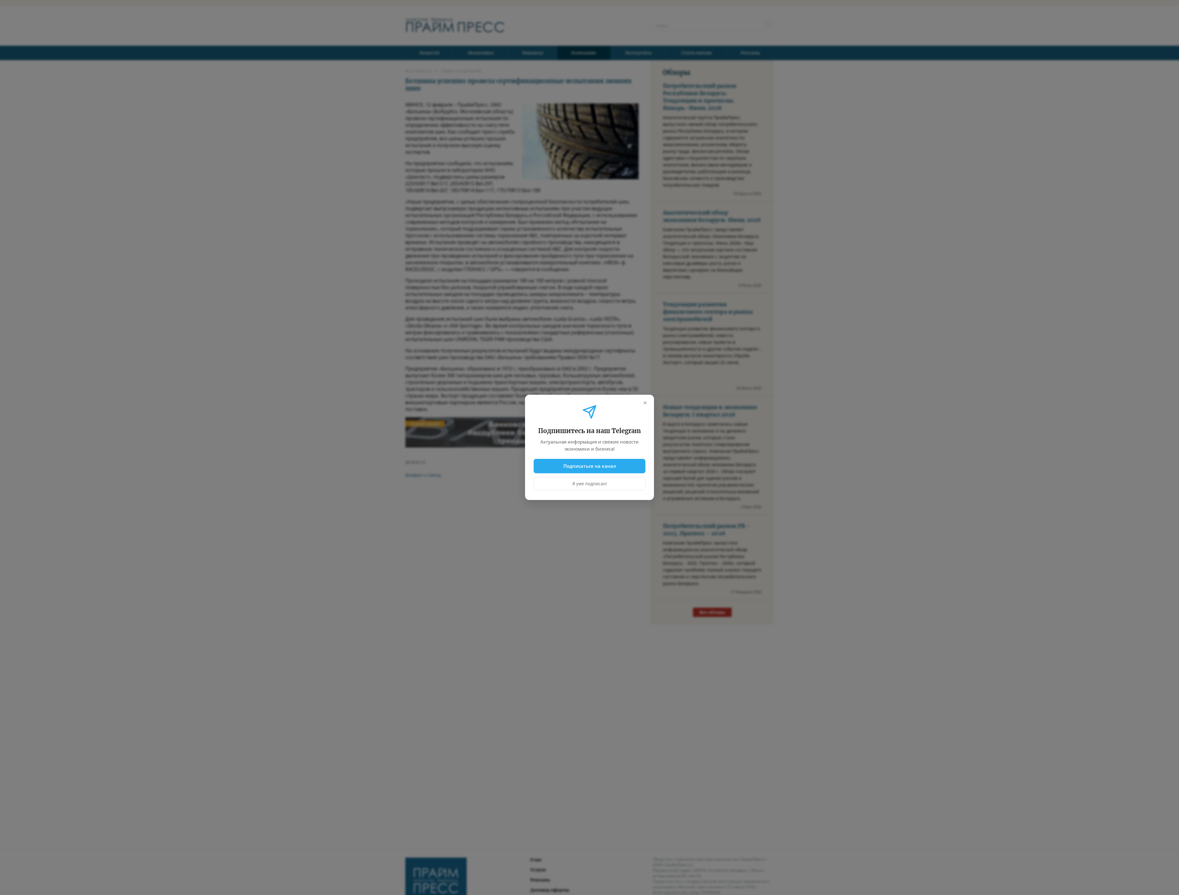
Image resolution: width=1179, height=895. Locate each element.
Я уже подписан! (589, 484)
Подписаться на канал (589, 466)
